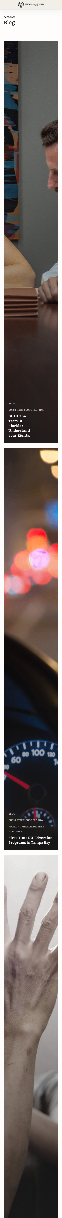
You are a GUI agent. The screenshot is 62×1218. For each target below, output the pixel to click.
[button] (6, 4)
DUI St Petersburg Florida (26, 409)
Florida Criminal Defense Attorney (26, 829)
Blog (11, 403)
